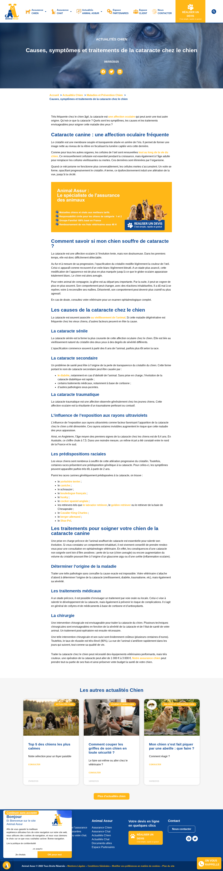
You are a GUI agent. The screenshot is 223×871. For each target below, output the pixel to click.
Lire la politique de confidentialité (21, 843)
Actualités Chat (100, 839)
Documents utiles (102, 843)
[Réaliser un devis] (190, 7)
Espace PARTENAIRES (120, 12)
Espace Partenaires (103, 847)
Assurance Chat (101, 831)
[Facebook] (188, 838)
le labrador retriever (95, 505)
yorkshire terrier (70, 481)
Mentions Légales (76, 866)
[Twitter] (195, 838)
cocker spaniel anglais (74, 501)
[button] (214, 11)
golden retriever (121, 505)
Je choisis (20, 854)
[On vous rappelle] (201, 864)
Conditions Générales (99, 866)
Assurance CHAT (62, 12)
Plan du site (168, 866)
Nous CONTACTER (165, 12)
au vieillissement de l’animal (108, 317)
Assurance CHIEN (37, 12)
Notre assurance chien (146, 658)
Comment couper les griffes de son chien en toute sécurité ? (108, 748)
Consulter (34, 764)
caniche (65, 485)
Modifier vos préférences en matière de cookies (136, 866)
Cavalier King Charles (73, 512)
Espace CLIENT (143, 12)
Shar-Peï (65, 520)
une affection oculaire (121, 116)
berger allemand (70, 516)
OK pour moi (55, 854)
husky (64, 497)
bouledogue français (73, 493)
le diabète (64, 375)
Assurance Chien (102, 827)
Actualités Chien (101, 835)
